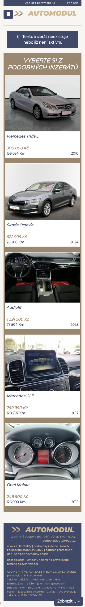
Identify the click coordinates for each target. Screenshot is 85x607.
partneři (51, 550)
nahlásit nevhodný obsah (31, 554)
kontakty (25, 546)
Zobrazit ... (67, 601)
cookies (12, 546)
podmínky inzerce (46, 546)
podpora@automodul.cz (59, 540)
